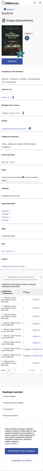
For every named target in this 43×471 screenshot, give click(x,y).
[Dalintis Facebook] (27, 38)
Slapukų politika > (12, 444)
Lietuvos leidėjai (9, 396)
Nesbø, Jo (6, 97)
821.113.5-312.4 (8, 251)
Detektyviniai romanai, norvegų (13, 266)
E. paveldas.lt (8, 409)
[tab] (20, 277)
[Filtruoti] (2, 292)
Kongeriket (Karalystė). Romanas (14, 129)
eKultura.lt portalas (10, 416)
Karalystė (5, 211)
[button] (40, 3)
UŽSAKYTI (36, 300)
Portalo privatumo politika (13, 403)
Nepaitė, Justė (14, 113)
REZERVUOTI (38, 349)
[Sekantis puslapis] (40, 370)
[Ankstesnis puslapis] (22, 370)
